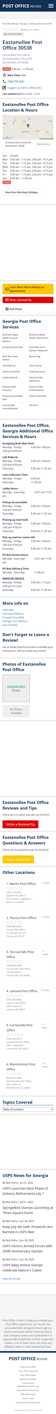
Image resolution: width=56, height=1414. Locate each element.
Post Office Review (10, 23)
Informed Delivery (12, 613)
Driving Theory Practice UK (28, 1402)
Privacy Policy (28, 1383)
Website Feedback (28, 1379)
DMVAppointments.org (28, 1386)
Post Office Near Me (28, 1371)
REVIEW (21, 6)
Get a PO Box (10, 625)
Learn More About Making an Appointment (26, 289)
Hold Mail (8, 610)
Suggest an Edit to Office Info (24, 87)
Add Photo (15, 309)
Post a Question (18, 859)
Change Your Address (15, 621)
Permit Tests (28, 1398)
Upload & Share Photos (16, 688)
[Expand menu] (51, 6)
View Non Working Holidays (21, 192)
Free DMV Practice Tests (28, 1390)
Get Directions (43, 144)
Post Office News (28, 1375)
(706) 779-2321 (15, 81)
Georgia (24, 23)
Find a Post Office (28, 1366)
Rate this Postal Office (13, 34)
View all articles (11, 1278)
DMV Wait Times (28, 1394)
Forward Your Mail (13, 617)
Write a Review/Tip (20, 300)
